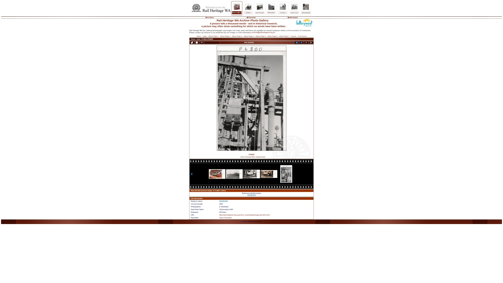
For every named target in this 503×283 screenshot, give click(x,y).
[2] (250, 195)
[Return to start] (296, 42)
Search (293, 36)
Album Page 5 (261, 36)
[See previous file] (301, 42)
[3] (251, 195)
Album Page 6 (272, 36)
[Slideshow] (201, 42)
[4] (253, 195)
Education (252, 17)
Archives (210, 17)
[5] (255, 195)
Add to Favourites (225, 218)
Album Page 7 (284, 36)
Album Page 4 (249, 36)
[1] (248, 195)
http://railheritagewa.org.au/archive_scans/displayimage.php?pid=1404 (244, 215)
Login (205, 36)
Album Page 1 (213, 36)
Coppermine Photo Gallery (255, 221)
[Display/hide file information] (196, 42)
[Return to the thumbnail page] (192, 42)
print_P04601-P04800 (205, 39)
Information (293, 17)
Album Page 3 (237, 36)
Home (198, 36)
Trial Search (302, 36)
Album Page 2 (225, 36)
